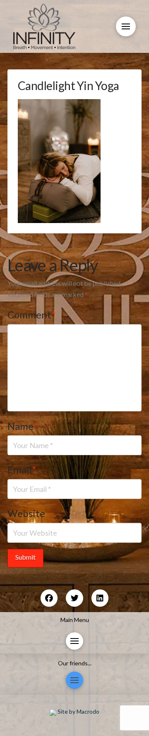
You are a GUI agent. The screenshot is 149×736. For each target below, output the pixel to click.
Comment (31, 315)
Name (22, 426)
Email (21, 469)
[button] (126, 26)
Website (26, 513)
